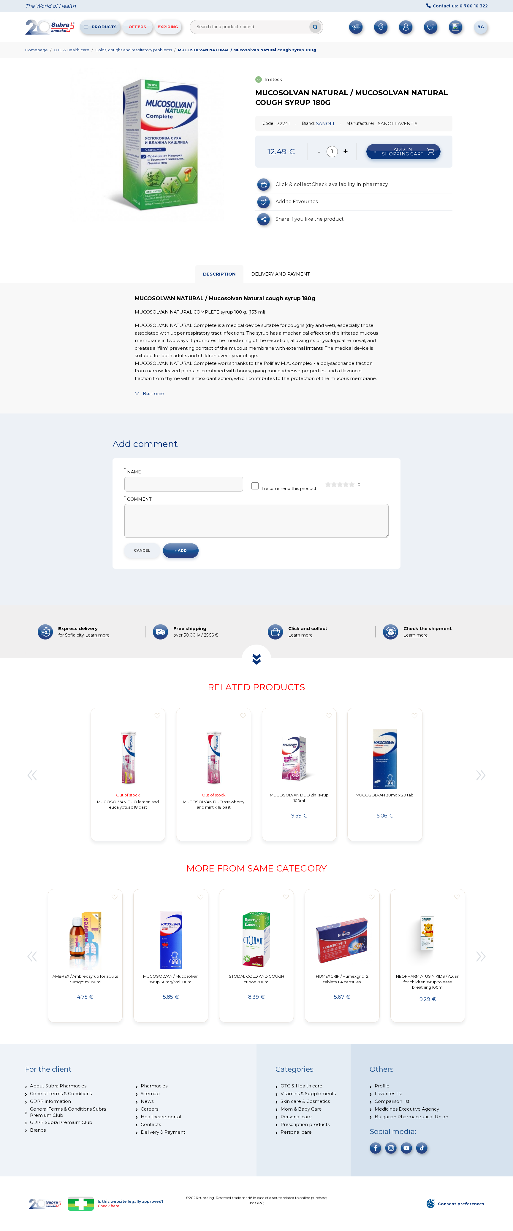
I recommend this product (289, 488)
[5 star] (352, 484)
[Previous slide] (31, 775)
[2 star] (334, 484)
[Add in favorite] (157, 715)
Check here (108, 1206)
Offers (137, 26)
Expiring (168, 26)
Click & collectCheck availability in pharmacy (332, 184)
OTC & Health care (71, 49)
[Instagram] (391, 1148)
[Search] (315, 27)
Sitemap (150, 1093)
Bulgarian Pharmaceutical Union (411, 1116)
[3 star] (340, 484)
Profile (382, 1086)
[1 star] (328, 484)
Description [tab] (219, 274)
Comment (137, 499)
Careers (149, 1109)
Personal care (296, 1116)
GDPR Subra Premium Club (61, 1122)
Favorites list (388, 1093)
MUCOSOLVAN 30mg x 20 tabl (385, 795)
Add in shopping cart (403, 152)
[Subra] (50, 27)
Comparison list (392, 1101)
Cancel (142, 550)
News (147, 1101)
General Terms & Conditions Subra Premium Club (68, 1112)
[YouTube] (406, 1148)
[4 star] (346, 484)
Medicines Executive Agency (407, 1109)
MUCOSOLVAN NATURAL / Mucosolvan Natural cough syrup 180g (247, 49)
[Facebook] (375, 1148)
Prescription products (305, 1124)
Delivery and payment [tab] (280, 274)
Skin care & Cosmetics (305, 1101)
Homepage (36, 49)
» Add (181, 550)
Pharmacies (154, 1086)
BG (480, 26)
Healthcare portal (161, 1116)
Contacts (151, 1124)
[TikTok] (422, 1148)
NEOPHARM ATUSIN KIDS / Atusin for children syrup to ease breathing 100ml (428, 982)
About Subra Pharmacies (58, 1086)
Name (132, 472)
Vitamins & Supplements (308, 1093)
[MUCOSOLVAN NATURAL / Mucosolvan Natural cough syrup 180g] (147, 145)
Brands (38, 1130)
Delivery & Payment (163, 1132)
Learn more (97, 635)
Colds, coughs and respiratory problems (133, 49)
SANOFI (325, 123)
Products (104, 26)
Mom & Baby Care (301, 1109)
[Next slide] (481, 775)
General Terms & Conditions (61, 1093)
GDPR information (50, 1101)
